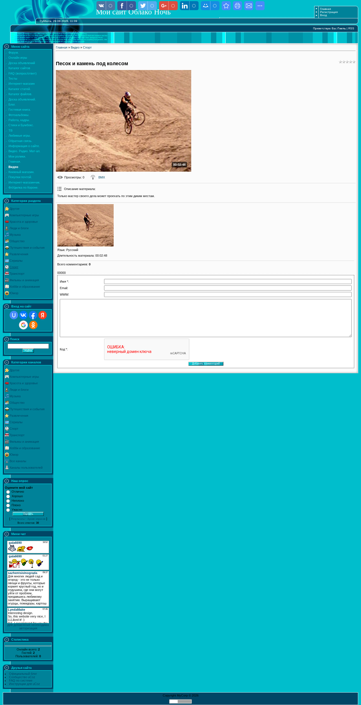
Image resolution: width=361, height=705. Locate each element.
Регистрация (329, 12)
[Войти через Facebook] (33, 315)
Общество (17, 241)
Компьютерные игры (24, 215)
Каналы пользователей (26, 467)
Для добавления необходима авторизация (28, 626)
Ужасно (17, 509)
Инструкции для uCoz (24, 684)
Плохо (16, 505)
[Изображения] (85, 225)
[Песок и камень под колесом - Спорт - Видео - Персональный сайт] (226, 5)
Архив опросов (36, 519)
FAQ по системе (20, 680)
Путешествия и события (27, 247)
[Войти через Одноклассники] (33, 325)
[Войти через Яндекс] (42, 315)
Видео (75, 47)
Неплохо (18, 500)
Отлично (18, 491)
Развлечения (19, 254)
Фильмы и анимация (24, 280)
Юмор (14, 293)
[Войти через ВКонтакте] (23, 315)
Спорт (14, 267)
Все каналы (18, 461)
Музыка (15, 234)
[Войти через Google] (23, 324)
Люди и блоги (19, 228)
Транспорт (17, 273)
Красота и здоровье (24, 221)
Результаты (18, 519)
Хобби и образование (25, 286)
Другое (14, 208)
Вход (323, 15)
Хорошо (17, 496)
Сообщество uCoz (22, 677)
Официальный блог (23, 673)
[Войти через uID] (14, 315)
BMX (101, 177)
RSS (351, 28)
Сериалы (16, 260)
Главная (325, 8)
